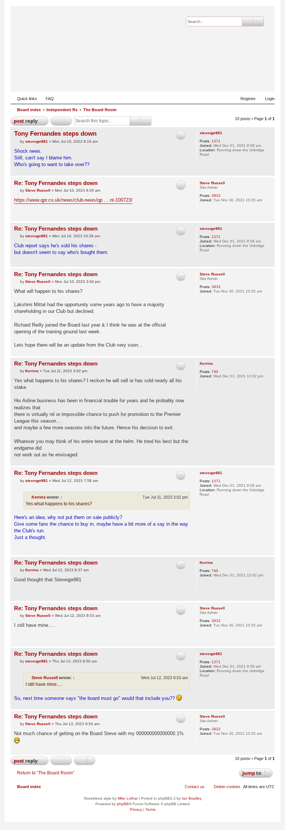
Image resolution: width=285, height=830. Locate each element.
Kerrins (206, 363)
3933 (216, 196)
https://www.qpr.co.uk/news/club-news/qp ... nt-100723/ (73, 200)
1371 (216, 141)
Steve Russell (212, 183)
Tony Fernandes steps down (55, 133)
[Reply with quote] (181, 135)
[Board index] (232, 80)
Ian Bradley (192, 798)
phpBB (123, 804)
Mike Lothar (128, 798)
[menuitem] (46, 98)
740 (215, 372)
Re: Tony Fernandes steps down (56, 183)
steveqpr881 (211, 133)
